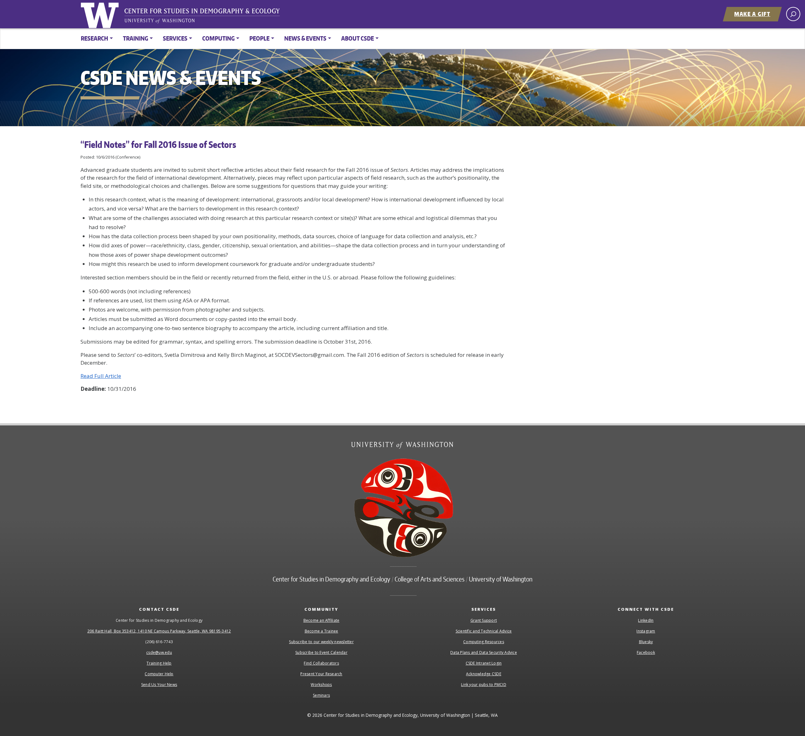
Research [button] (94, 38)
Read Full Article (100, 375)
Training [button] (135, 38)
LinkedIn (645, 620)
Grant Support (483, 620)
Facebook (646, 652)
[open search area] (793, 14)
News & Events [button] (305, 38)
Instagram (645, 631)
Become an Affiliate (321, 620)
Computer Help (159, 674)
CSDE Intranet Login (484, 663)
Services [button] (175, 38)
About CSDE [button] (357, 38)
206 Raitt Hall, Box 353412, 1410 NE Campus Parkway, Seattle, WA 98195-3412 (159, 631)
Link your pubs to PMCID (483, 684)
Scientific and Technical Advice (484, 631)
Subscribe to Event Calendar (321, 652)
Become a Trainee (321, 631)
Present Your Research (321, 674)
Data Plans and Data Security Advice (483, 652)
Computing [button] (218, 38)
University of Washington (100, 14)
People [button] (259, 38)
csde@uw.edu (159, 652)
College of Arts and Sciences (429, 579)
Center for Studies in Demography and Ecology (206, 17)
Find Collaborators (321, 663)
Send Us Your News (159, 684)
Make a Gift (752, 13)
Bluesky (646, 641)
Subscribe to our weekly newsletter (321, 641)
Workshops (321, 684)
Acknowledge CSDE (483, 674)
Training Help (159, 663)
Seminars (321, 695)
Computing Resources (483, 641)
